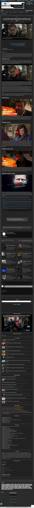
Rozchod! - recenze (7, 420)
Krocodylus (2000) (24, 457)
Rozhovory (3, 488)
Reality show (6, 487)
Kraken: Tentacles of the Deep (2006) (12, 457)
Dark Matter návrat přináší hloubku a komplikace (9, 384)
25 (11, 502)
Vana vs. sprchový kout (7, 447)
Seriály (7, 12)
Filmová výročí (26, 248)
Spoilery (13, 488)
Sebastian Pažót (11, 232)
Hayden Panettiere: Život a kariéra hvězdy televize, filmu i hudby (14, 367)
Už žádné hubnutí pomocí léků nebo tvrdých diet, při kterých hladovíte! (14, 433)
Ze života (9, 489)
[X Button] (26, 10)
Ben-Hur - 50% (7, 427)
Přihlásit (3, 462)
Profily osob (3, 487)
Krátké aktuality (7, 486)
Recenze (10, 487)
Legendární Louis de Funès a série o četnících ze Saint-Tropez (14, 346)
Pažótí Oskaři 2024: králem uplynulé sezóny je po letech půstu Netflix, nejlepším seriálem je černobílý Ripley (27, 261)
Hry (11, 12)
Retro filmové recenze (25, 487)
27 (14, 502)
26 (12, 502)
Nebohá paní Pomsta (7, 422)
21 (15, 500)
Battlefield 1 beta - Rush (7, 448)
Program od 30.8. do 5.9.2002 (6, 458)
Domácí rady (12, 484)
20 (14, 500)
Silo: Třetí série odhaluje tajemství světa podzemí (9, 382)
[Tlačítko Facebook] (27, 10)
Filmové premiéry (3, 485)
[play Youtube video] (17, 72)
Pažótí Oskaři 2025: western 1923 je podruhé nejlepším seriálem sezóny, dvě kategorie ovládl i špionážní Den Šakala (11, 253)
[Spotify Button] (31, 10)
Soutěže (8, 488)
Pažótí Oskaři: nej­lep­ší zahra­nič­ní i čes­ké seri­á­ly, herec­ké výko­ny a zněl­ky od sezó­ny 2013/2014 (15, 208)
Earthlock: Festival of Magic (8, 442)
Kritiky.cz (29, 2)
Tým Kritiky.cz (22, 12)
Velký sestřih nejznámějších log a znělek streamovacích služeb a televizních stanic (10, 269)
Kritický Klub (3, 486)
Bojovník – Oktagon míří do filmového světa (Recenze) (13, 350)
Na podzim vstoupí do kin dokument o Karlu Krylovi (11, 426)
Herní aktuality (16, 485)
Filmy (3, 12)
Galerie (13, 485)
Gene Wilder (26, 454)
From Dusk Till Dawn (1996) (8, 444)
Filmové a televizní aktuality (28, 484)
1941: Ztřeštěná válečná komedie (10, 339)
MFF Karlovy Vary (16, 486)
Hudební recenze (27, 485)
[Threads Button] (28, 10)
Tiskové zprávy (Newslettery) (18, 488)
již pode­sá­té (3, 54)
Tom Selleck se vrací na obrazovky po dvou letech (9, 376)
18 (11, 500)
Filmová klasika (19, 484)
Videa (28, 488)
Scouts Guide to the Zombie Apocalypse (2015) (11, 430)
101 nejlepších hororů (7, 484)
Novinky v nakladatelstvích (21, 486)
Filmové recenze (8, 485)
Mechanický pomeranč (8, 421)
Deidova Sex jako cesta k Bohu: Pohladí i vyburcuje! (9, 455)
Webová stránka (5, 236)
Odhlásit (5, 462)
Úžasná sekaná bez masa (8, 437)
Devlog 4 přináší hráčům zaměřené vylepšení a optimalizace (14, 394)
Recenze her (12, 487)
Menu (3, 10)
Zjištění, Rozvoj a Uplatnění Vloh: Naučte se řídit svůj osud (9, 409)
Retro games (29, 487)
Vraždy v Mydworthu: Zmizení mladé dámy (11, 389)
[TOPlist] (2, 492)
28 (15, 502)
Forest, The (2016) (7, 432)
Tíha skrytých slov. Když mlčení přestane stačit (12, 401)
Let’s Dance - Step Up (7, 417)
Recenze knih (16, 487)
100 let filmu (3, 484)
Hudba (23, 485)
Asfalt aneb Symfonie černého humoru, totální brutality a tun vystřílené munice (15, 438)
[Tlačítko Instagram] (29, 10)
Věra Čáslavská (7, 439)
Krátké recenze (11, 486)
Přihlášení (30, 283)
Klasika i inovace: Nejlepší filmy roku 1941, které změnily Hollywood (15, 452)
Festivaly (15, 484)
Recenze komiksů (20, 487)
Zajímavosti (10, 264)
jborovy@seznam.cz (7, 475)
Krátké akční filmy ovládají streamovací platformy (9, 392)
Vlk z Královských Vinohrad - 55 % (9, 436)
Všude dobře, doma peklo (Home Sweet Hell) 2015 (8, 408)
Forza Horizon (6, 443)
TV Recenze (25, 488)
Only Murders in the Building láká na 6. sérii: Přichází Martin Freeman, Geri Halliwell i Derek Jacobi (11, 246)
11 (11, 499)
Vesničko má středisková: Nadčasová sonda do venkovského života (14, 364)
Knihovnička (30, 485)
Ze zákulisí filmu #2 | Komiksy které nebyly (10, 431)
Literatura (15, 12)
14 (15, 499)
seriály (6, 231)
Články (17, 17)
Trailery (23, 488)
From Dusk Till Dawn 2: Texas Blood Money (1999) (11, 445)
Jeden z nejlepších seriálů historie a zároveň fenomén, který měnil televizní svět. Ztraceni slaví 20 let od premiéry (27, 253)
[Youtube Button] (30, 10)
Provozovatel (26, 12)
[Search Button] (32, 10)
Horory (20, 485)
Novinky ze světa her (27, 486)
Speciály (10, 488)
